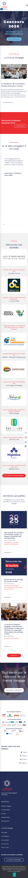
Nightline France (14, 469)
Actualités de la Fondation (11, 542)
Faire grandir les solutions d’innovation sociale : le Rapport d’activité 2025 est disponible (13, 535)
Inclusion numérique (8, 465)
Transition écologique (14, 411)
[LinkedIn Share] (25, 442)
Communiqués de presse (11, 587)
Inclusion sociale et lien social (11, 269)
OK (14, 874)
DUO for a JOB (14, 439)
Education (5, 297)
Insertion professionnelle (9, 409)
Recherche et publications (11, 544)
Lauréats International (9, 325)
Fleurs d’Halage (14, 413)
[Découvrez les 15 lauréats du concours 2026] (14, 559)
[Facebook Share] (25, 432)
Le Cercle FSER (14, 301)
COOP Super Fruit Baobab (14, 385)
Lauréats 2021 (14, 299)
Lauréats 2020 (21, 409)
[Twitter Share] (25, 437)
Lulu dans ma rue (14, 273)
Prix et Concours (8, 589)
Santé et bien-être (12, 327)
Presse (20, 587)
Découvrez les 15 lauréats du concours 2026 (13, 580)
